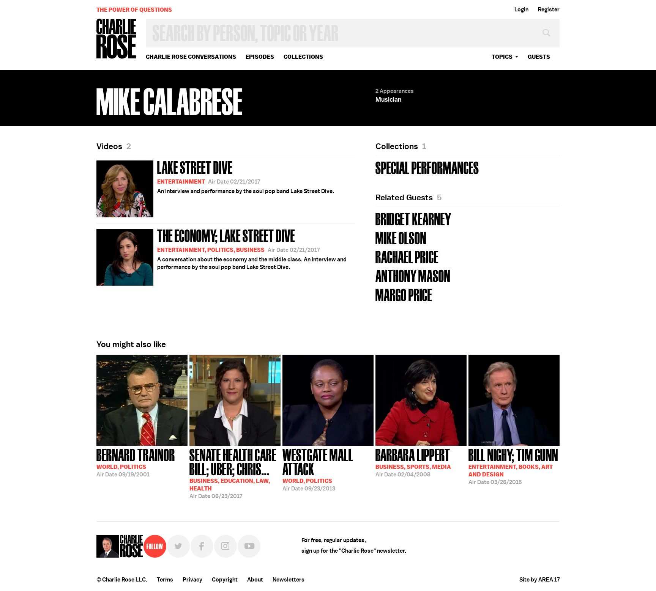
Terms (165, 579)
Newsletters (288, 579)
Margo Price (403, 294)
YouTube (249, 546)
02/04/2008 (413, 462)
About (255, 579)
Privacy (192, 579)
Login (521, 9)
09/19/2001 (135, 462)
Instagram (225, 546)
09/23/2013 (317, 469)
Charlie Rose (116, 39)
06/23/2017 (232, 473)
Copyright (225, 579)
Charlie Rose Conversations (191, 56)
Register (549, 9)
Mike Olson (400, 237)
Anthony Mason (412, 275)
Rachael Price (406, 256)
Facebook (202, 546)
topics (502, 56)
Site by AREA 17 (539, 579)
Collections (303, 56)
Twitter (178, 546)
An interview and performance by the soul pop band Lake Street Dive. (245, 176)
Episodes (260, 56)
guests (539, 56)
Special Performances (427, 167)
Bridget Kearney (413, 218)
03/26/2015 (513, 466)
